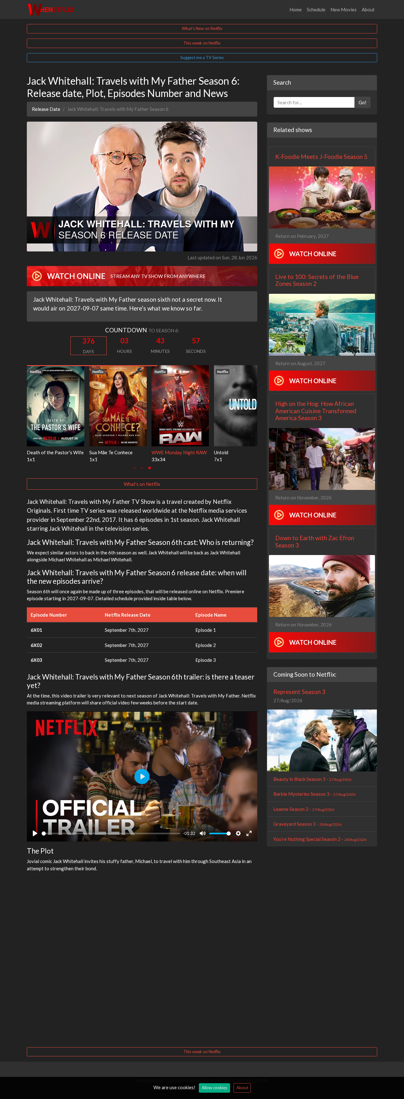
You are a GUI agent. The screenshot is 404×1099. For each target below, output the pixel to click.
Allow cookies (214, 1087)
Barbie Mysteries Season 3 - (314, 794)
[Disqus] (142, 961)
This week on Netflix (202, 42)
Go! (362, 102)
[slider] (111, 833)
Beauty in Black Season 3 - (312, 779)
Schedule (316, 9)
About (368, 9)
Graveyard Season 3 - (307, 824)
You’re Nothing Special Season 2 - (319, 839)
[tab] (134, 468)
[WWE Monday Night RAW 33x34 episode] (140, 405)
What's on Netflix (142, 484)
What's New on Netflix (202, 28)
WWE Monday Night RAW (139, 452)
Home (295, 9)
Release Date (46, 109)
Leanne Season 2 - (303, 809)
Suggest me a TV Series (202, 57)
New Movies (343, 9)
